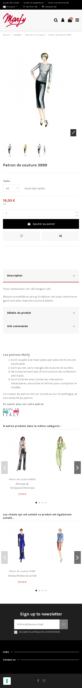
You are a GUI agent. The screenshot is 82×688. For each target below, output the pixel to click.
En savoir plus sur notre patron (23, 404)
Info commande (17, 326)
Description (14, 275)
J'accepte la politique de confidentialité (39, 632)
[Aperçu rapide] (36, 451)
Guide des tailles (11, 2)
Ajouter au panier (44, 224)
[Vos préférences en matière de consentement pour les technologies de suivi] (7, 681)
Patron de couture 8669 (22, 479)
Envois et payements (34, 2)
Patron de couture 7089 (22, 571)
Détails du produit (19, 313)
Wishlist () (31, 6)
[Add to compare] (60, 236)
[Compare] (36, 444)
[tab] (41, 276)
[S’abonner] (64, 624)
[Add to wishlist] (21, 236)
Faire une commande (58, 2)
